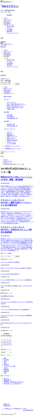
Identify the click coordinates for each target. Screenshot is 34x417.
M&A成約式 (10, 116)
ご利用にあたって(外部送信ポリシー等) (15, 408)
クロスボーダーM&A (10, 366)
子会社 (6, 368)
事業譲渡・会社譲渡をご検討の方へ (14, 382)
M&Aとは (9, 133)
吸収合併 (6, 364)
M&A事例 (9, 29)
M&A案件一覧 (11, 124)
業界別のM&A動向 (12, 140)
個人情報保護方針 (28, 410)
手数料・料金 (11, 109)
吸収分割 (6, 371)
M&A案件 (6, 121)
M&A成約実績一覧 (12, 118)
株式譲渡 (6, 359)
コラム (6, 18)
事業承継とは (11, 135)
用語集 (7, 55)
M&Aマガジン (11, 138)
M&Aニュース (8, 19)
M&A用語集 (7, 23)
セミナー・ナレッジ (12, 33)
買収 (5, 358)
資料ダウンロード (12, 136)
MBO (5, 373)
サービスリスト (11, 102)
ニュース (8, 51)
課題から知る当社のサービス (15, 105)
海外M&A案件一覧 (12, 126)
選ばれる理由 (11, 26)
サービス (9, 28)
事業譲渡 (6, 369)
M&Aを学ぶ (7, 21)
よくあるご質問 (11, 143)
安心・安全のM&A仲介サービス (16, 104)
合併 (5, 363)
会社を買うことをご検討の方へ (13, 383)
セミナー (9, 131)
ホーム (6, 159)
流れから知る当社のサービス (15, 107)
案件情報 (9, 31)
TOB (5, 361)
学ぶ (7, 53)
